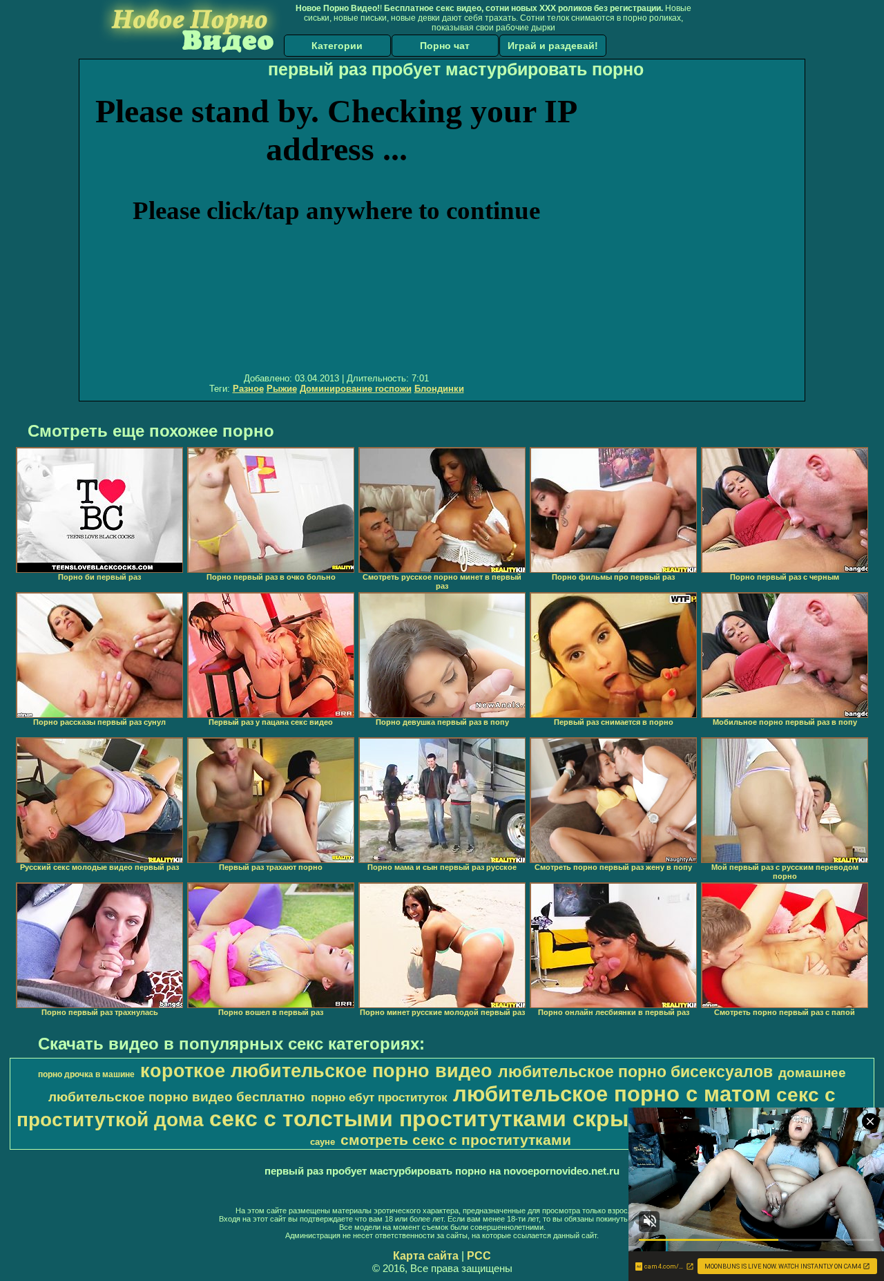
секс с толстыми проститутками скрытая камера (479, 1118)
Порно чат (445, 45)
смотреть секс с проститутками (455, 1140)
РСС (479, 1256)
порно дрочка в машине (86, 1074)
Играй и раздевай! (553, 45)
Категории (337, 45)
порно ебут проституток (379, 1097)
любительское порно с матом (612, 1094)
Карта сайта (426, 1256)
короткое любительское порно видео (316, 1071)
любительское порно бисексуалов (635, 1072)
